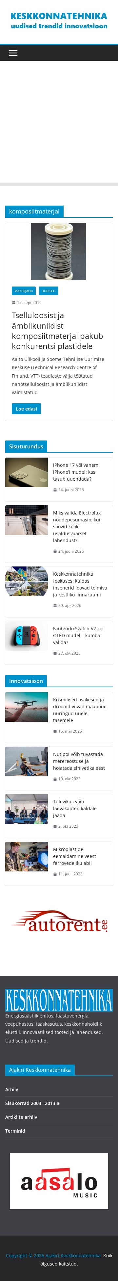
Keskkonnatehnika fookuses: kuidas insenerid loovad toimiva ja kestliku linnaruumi (80, 584)
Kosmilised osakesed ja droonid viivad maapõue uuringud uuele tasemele (80, 709)
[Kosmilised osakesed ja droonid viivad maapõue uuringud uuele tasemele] (26, 717)
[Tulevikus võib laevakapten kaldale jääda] (26, 816)
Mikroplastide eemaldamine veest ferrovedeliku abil (74, 856)
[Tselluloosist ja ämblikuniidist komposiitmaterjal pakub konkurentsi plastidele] (59, 251)
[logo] (59, 993)
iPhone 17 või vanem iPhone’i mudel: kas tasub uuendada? (75, 472)
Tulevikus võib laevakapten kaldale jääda (75, 808)
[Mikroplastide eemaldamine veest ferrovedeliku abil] (26, 864)
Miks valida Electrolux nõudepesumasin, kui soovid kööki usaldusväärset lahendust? (77, 526)
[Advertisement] (59, 123)
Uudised (48, 291)
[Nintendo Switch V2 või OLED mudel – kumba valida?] (26, 643)
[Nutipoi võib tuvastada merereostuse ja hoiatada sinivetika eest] (26, 769)
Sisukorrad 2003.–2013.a (32, 1103)
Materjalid (23, 291)
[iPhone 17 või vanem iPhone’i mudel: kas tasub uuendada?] (26, 479)
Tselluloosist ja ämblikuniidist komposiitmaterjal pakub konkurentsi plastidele (57, 330)
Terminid (15, 1131)
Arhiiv (11, 1089)
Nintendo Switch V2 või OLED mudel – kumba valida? (78, 635)
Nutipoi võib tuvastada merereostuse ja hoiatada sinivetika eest (79, 761)
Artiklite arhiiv (21, 1117)
